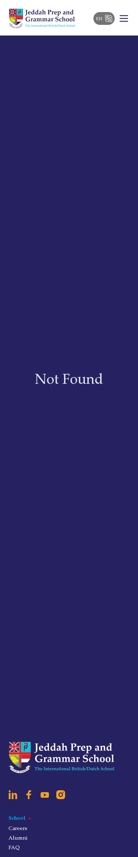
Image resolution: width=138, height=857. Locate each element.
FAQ (14, 847)
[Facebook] (28, 794)
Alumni (18, 837)
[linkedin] (12, 794)
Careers (17, 827)
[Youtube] (44, 794)
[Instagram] (60, 794)
